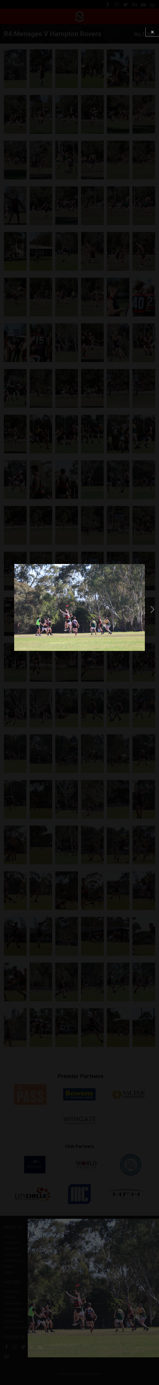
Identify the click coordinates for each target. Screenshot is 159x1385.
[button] (6, 609)
